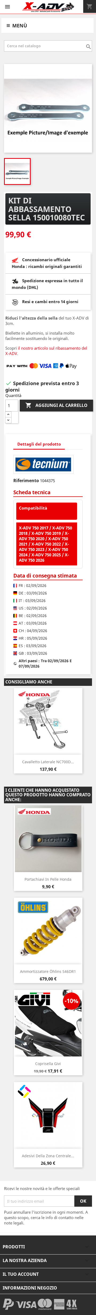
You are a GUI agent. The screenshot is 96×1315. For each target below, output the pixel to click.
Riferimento (26, 480)
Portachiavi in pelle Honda (48, 879)
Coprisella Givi (48, 1063)
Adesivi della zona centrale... (48, 1155)
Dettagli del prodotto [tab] (39, 444)
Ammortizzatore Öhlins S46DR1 (48, 971)
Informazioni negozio (30, 1288)
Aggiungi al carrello (56, 405)
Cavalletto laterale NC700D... (48, 761)
